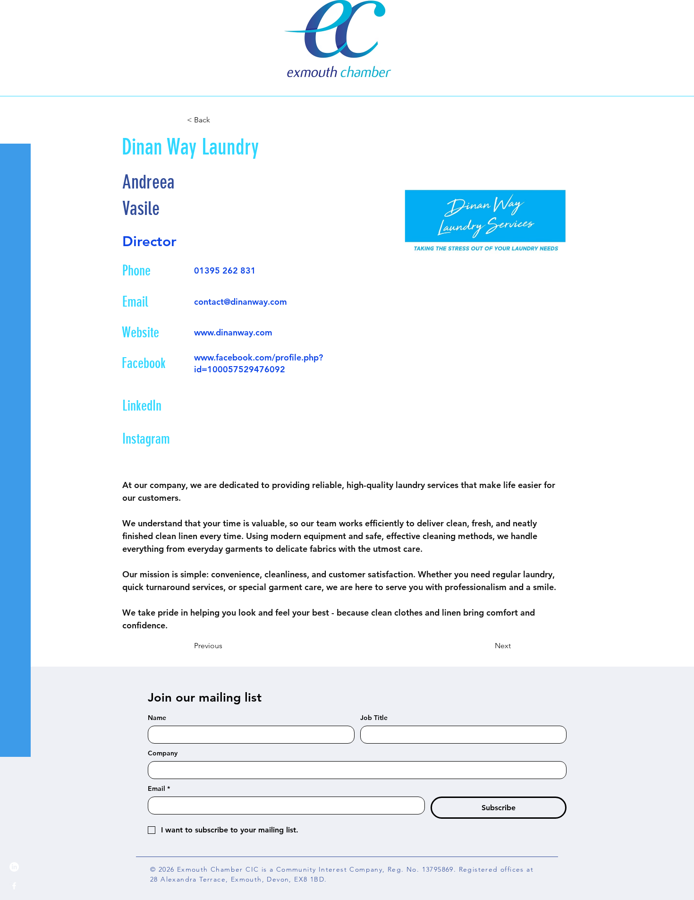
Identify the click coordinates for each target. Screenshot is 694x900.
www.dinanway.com (233, 332)
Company (163, 753)
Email (159, 789)
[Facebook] (14, 886)
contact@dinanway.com (240, 301)
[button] (16, 13)
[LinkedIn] (14, 867)
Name (157, 718)
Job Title (374, 718)
